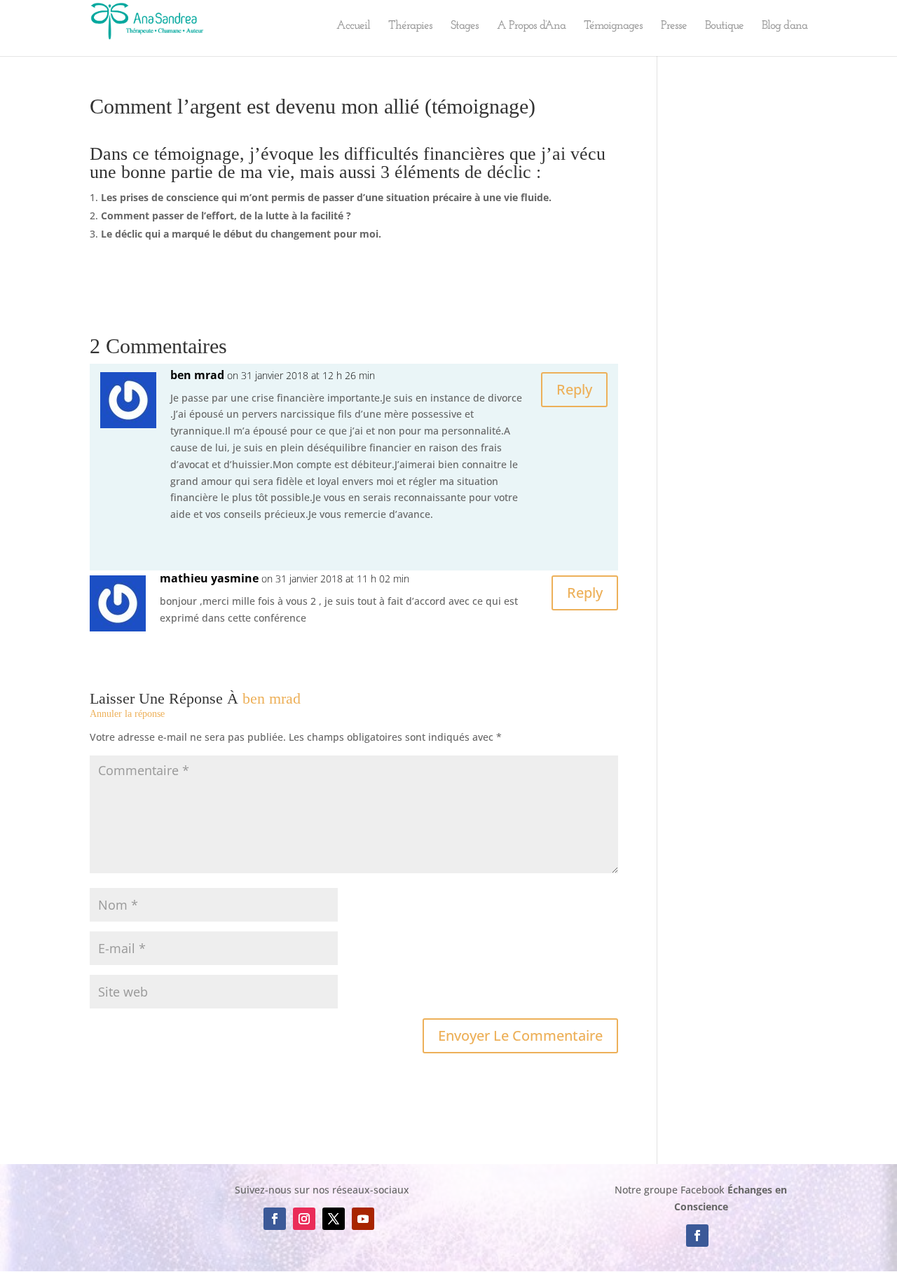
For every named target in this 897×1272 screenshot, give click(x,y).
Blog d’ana (784, 26)
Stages (465, 26)
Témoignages (613, 26)
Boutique (724, 26)
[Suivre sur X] (333, 1219)
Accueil (353, 26)
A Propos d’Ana (531, 26)
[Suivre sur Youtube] (363, 1219)
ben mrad (271, 698)
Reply (574, 389)
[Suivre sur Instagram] (304, 1219)
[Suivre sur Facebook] (274, 1219)
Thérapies (410, 26)
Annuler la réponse (127, 714)
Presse (674, 26)
